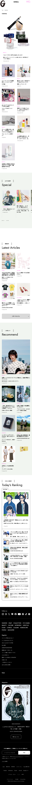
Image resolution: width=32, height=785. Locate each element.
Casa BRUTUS (26, 766)
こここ (18, 774)
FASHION (4, 623)
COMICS (9, 628)
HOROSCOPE (24, 628)
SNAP (10, 623)
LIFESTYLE (26, 625)
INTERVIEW (18, 625)
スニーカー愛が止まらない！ (8, 638)
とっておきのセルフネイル (7, 640)
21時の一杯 (4, 659)
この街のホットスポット (7, 662)
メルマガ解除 (4, 761)
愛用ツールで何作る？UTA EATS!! (9, 657)
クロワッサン (19, 766)
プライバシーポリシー (17, 756)
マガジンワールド (10, 779)
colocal (20, 770)
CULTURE (10, 625)
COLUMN (16, 628)
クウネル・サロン (12, 774)
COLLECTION (17, 623)
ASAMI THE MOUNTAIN (7, 647)
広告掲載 (16, 779)
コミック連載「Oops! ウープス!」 (9, 652)
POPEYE (13, 766)
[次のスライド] (5, 220)
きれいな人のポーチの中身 (7, 642)
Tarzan (15, 770)
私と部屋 (4, 645)
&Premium (10, 770)
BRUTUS (8, 766)
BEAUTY (4, 625)
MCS (23, 774)
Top (2, 10)
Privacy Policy (22, 779)
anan (4, 766)
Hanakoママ (25, 770)
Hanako (5, 770)
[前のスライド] (3, 220)
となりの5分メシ (5, 655)
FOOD (3, 628)
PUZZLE (4, 630)
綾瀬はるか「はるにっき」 (7, 650)
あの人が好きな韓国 (6, 664)
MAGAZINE (11, 630)
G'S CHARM (26, 623)
